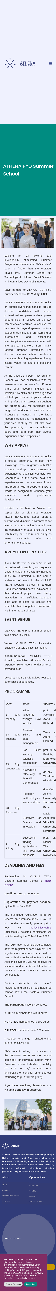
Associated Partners (11, 1196)
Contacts (6, 1201)
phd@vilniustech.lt (40, 927)
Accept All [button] (31, 1284)
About (4, 1185)
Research (33, 1196)
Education (33, 1185)
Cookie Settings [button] (13, 1284)
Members (6, 1190)
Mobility (32, 1191)
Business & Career (36, 1202)
